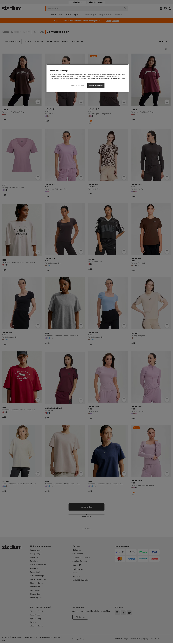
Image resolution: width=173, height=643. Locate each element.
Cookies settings (77, 85)
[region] (87, 78)
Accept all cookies (96, 85)
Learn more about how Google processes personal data (106, 78)
